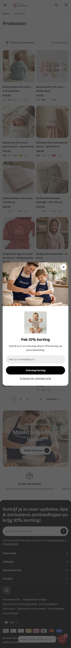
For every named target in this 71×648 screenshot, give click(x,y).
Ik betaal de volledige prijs (35, 378)
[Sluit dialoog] (63, 267)
